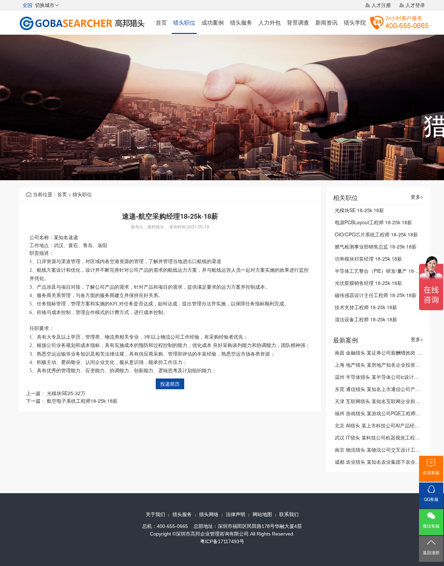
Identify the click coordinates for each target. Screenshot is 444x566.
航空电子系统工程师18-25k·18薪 (82, 400)
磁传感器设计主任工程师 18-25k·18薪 (376, 294)
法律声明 (235, 514)
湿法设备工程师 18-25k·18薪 (366, 319)
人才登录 (415, 4)
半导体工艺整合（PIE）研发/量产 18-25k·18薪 (385, 270)
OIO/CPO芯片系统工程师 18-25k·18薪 (376, 234)
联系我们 (289, 514)
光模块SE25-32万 (66, 393)
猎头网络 (209, 514)
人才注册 (381, 4)
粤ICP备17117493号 (222, 541)
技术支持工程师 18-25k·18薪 (366, 307)
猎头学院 (355, 22)
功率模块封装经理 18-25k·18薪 (368, 258)
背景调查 (298, 22)
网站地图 (262, 514)
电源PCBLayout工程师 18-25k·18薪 (373, 222)
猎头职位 (184, 22)
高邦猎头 (155, 226)
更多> (417, 196)
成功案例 (213, 22)
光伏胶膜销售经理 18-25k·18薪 (368, 282)
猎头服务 (241, 22)
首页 (161, 22)
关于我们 (155, 514)
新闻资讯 (326, 22)
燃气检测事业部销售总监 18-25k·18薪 (376, 246)
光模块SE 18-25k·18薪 (359, 210)
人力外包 (269, 22)
